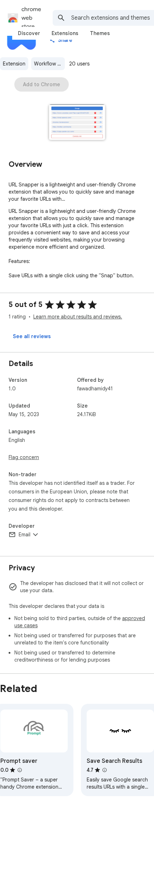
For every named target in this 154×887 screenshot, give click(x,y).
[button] (77, 123)
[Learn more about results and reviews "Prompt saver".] (19, 770)
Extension (14, 63)
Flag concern (24, 457)
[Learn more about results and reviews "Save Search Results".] (104, 770)
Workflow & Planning (49, 63)
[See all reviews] (32, 336)
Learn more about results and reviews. (77, 316)
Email (24, 534)
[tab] (29, 33)
